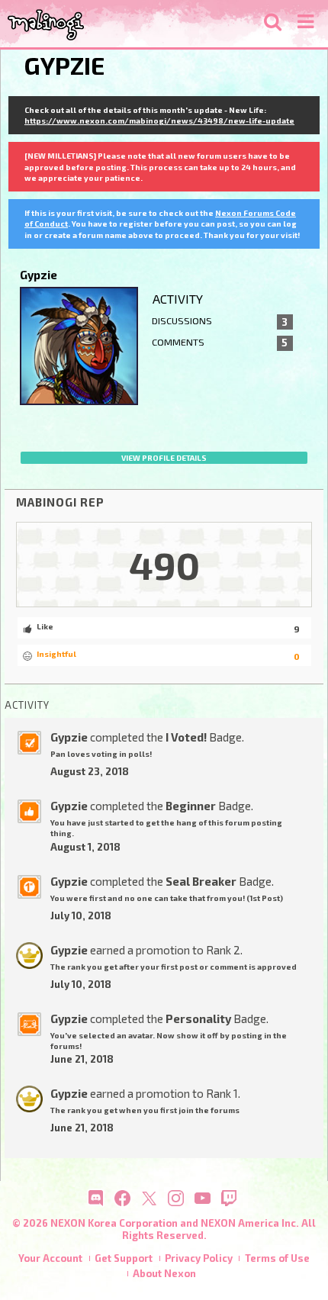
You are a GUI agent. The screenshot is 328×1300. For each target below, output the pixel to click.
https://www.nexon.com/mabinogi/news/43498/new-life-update (159, 120)
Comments (220, 342)
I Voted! (186, 737)
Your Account (50, 1258)
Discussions (220, 321)
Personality (198, 1018)
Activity (178, 298)
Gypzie (69, 737)
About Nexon (164, 1273)
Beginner (191, 805)
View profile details (164, 457)
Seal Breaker (201, 881)
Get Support (124, 1258)
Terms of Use (277, 1258)
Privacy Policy (199, 1258)
